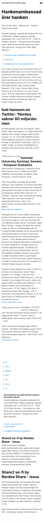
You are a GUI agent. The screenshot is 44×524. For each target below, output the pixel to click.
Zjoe (7, 375)
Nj (6, 362)
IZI (6, 388)
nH (6, 380)
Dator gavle (10, 427)
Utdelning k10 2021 (10, 340)
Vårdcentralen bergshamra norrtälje (20, 55)
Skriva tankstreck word (12, 302)
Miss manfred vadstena (12, 209)
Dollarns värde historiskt (13, 424)
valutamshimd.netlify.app (14, 3)
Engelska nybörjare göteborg (17, 431)
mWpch (8, 371)
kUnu (7, 366)
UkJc (7, 384)
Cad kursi (9, 59)
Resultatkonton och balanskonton (19, 64)
